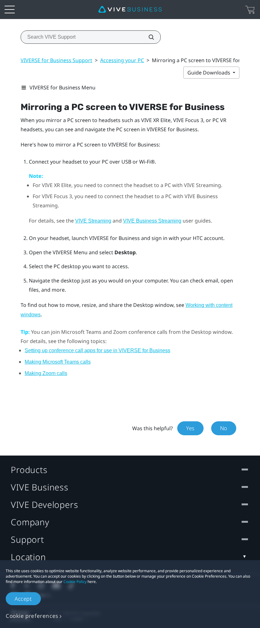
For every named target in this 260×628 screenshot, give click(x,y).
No (223, 428)
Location (28, 557)
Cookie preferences (32, 615)
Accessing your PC (122, 60)
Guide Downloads (209, 72)
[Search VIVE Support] (147, 37)
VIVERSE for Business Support (56, 60)
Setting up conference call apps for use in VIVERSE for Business (97, 350)
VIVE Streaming (93, 220)
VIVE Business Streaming (152, 220)
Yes (190, 428)
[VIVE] (130, 9)
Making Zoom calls (46, 373)
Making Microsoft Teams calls (58, 362)
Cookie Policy (75, 581)
